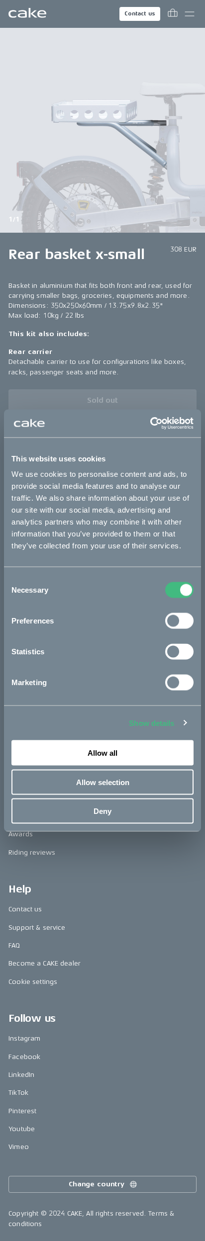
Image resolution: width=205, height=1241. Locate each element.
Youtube (21, 1129)
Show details (151, 722)
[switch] (179, 621)
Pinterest (22, 1111)
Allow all (102, 753)
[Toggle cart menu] (172, 13)
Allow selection (102, 782)
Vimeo (18, 1147)
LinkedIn (21, 1074)
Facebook (24, 1057)
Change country (96, 1184)
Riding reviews (31, 852)
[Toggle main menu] (189, 13)
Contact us (139, 13)
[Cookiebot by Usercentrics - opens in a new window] (150, 423)
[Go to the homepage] (27, 14)
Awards (20, 834)
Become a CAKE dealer (44, 963)
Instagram (24, 1038)
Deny (102, 811)
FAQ (14, 945)
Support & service (36, 927)
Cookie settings (32, 981)
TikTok (18, 1092)
